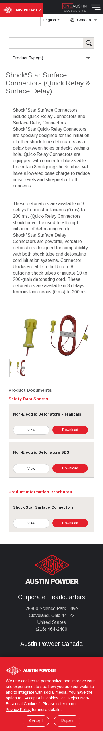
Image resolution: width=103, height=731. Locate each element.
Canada (83, 20)
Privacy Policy (18, 709)
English (50, 20)
